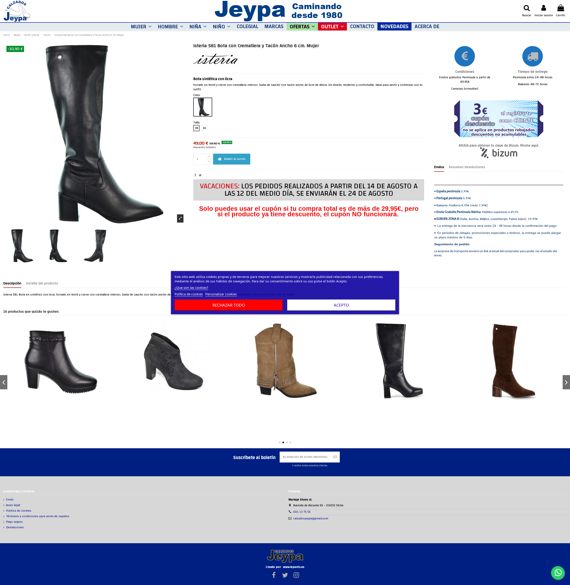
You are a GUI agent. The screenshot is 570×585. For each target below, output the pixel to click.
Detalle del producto (42, 284)
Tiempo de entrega (533, 71)
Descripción (12, 284)
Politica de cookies (18, 511)
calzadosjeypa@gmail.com (310, 518)
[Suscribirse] (335, 457)
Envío (10, 500)
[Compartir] (195, 175)
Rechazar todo (228, 305)
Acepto (341, 305)
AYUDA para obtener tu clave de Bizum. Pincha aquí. (499, 145)
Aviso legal (13, 505)
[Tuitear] (200, 175)
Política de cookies (189, 294)
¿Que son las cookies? (191, 287)
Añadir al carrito (235, 159)
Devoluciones (15, 527)
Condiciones (464, 71)
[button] (141, 26)
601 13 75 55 (302, 512)
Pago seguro (14, 522)
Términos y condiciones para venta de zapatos (37, 516)
